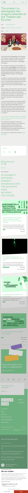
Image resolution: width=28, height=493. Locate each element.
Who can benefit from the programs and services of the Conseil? (12, 458)
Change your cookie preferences (7, 426)
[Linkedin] (15, 152)
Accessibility (8, 175)
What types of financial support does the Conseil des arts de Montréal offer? (12, 453)
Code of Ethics (5, 422)
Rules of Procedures (6, 416)
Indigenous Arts (10, 183)
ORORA (20, 399)
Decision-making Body (6, 419)
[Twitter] (10, 152)
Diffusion (6, 178)
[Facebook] (4, 152)
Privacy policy (23, 426)
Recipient (6, 192)
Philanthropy (9, 186)
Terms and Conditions (5, 429)
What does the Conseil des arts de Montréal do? (13, 447)
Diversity (6, 180)
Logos (2, 411)
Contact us (4, 414)
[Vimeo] (25, 379)
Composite (21, 402)
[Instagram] (19, 379)
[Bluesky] (8, 379)
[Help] (2, 465)
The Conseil (8, 195)
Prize (4, 189)
